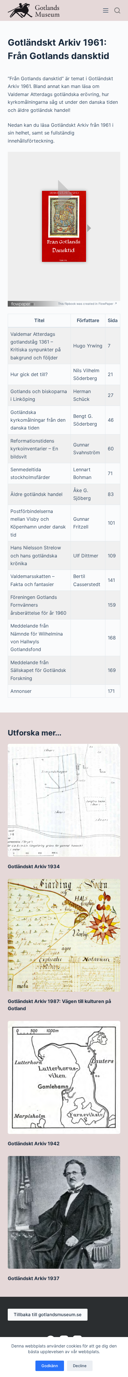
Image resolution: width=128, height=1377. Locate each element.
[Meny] (105, 10)
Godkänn (49, 1365)
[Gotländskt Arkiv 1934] (64, 800)
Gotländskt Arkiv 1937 (34, 1278)
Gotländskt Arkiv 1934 (34, 866)
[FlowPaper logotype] (23, 302)
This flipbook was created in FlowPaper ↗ (87, 303)
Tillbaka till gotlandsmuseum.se (48, 1314)
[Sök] (117, 10)
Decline (80, 1365)
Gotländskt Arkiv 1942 (34, 1143)
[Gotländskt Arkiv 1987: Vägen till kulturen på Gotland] (64, 935)
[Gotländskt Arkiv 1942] (64, 1077)
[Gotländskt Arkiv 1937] (64, 1212)
